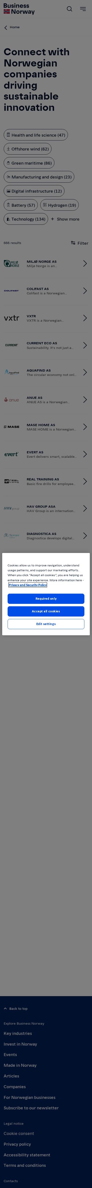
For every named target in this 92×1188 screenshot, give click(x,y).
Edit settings (46, 624)
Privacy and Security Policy (28, 585)
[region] (46, 594)
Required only (46, 598)
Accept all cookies (46, 611)
